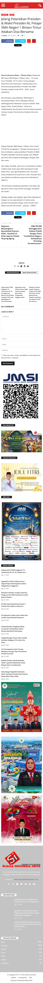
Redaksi (13, 977)
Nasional (5, 15)
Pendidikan (5, 963)
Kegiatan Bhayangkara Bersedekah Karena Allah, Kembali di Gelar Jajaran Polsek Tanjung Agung (10, 232)
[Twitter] (21, 266)
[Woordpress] (24, 266)
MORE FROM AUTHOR (29, 272)
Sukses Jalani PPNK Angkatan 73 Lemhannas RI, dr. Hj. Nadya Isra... (14, 571)
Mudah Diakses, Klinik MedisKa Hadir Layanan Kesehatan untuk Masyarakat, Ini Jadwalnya (13, 662)
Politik (3, 956)
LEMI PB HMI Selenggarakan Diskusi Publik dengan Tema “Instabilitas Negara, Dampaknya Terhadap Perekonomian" (32, 235)
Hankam (4, 960)
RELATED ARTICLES (13, 272)
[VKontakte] (25, 884)
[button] (39, 5)
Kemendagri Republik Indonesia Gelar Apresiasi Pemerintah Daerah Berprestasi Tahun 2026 (14, 674)
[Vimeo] (21, 884)
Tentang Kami (22, 977)
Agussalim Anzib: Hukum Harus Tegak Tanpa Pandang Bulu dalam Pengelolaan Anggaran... (13, 583)
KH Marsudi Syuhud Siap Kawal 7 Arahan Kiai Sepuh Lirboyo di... (13, 605)
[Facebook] (14, 266)
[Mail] (18, 266)
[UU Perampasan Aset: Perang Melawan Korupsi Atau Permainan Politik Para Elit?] (36, 652)
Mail (30, 977)
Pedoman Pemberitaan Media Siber (21, 980)
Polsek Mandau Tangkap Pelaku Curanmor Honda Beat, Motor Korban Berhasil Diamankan (12, 629)
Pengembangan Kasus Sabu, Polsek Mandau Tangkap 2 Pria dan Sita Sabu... (14, 640)
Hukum (3, 949)
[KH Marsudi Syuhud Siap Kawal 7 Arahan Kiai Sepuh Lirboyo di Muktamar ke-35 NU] (36, 607)
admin (5, 35)
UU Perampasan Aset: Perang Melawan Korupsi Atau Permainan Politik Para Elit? (14, 651)
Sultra (3, 953)
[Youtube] (27, 266)
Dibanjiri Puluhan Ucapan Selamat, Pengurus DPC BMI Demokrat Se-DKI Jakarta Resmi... (14, 595)
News (11, 15)
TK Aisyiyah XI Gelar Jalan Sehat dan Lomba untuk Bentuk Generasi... (14, 616)
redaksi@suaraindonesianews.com (26, 879)
